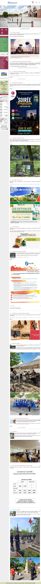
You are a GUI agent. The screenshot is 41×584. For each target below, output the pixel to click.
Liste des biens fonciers (22, 78)
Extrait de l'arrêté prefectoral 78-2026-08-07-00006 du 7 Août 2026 (28, 67)
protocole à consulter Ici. (22, 427)
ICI (37, 230)
